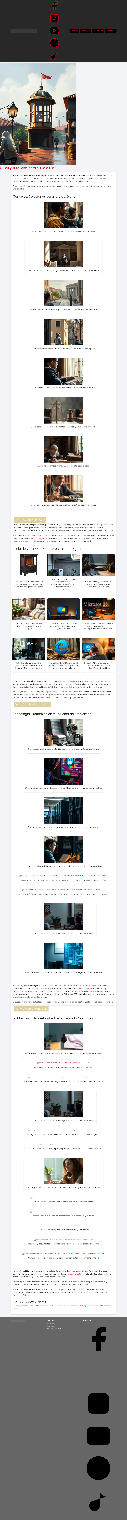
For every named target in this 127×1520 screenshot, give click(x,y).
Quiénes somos (52, 1326)
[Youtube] (54, 36)
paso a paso (77, 991)
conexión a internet (84, 988)
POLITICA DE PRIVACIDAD (55, 1329)
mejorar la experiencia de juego (58, 692)
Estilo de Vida (98, 31)
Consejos (74, 31)
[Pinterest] (54, 48)
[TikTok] (54, 60)
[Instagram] (54, 23)
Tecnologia (85, 31)
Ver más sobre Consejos (30, 520)
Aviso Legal (51, 1323)
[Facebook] (54, 11)
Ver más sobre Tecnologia (31, 1008)
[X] (98, 1386)
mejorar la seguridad (38, 538)
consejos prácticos (75, 1274)
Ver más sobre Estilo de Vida (32, 704)
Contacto (110, 31)
